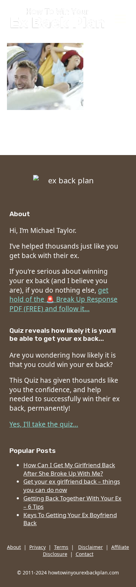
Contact (84, 554)
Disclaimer (90, 547)
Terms (61, 547)
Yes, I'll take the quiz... (43, 424)
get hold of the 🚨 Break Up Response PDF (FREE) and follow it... (63, 299)
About (14, 547)
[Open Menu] (122, 18)
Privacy (37, 547)
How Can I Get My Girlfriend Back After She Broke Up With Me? (69, 469)
